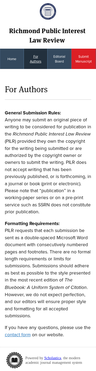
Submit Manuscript (83, 59)
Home (11, 58)
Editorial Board (59, 59)
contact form (18, 334)
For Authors (35, 59)
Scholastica (52, 358)
